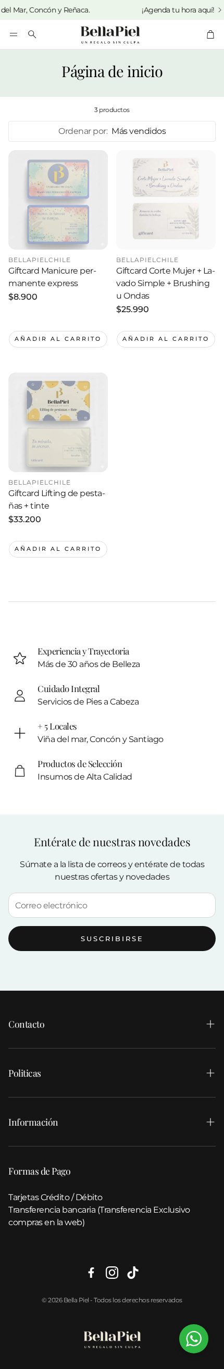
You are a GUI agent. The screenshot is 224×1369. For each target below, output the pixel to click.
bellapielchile (39, 260)
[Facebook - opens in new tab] (91, 1272)
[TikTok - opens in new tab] (133, 1272)
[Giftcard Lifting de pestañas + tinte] (58, 422)
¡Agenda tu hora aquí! (168, 10)
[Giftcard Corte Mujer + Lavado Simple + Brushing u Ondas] (166, 200)
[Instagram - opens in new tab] (112, 1272)
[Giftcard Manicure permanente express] (58, 200)
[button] (13, 34)
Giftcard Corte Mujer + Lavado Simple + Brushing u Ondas (165, 283)
